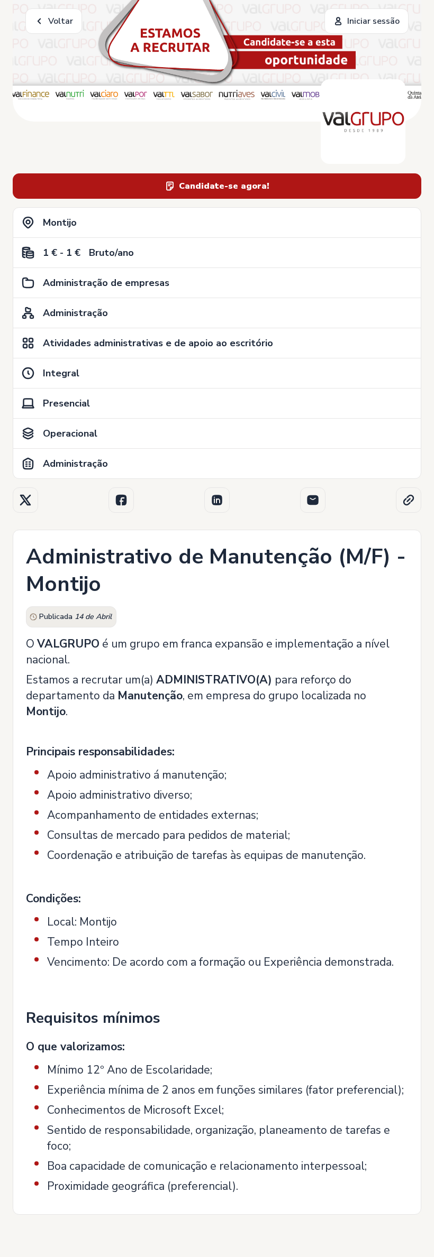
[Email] (313, 500)
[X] (25, 500)
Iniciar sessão (373, 21)
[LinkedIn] (217, 500)
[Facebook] (121, 500)
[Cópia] (408, 500)
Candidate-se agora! (224, 186)
